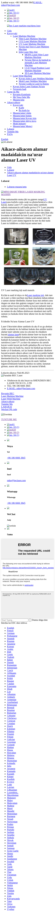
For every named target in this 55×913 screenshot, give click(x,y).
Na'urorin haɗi (19, 89)
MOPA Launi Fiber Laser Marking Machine (36, 56)
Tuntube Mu (12, 131)
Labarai (10, 129)
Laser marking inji (35, 295)
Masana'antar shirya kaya (24, 121)
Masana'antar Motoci (22, 126)
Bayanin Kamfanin (22, 94)
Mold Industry (19, 123)
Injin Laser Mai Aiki (28, 52)
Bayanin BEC (7, 393)
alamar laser (13, 334)
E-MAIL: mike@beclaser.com (21, 388)
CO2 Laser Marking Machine (32, 41)
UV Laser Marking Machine (32, 44)
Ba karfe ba (24, 110)
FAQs (10, 134)
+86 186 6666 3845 (16, 457)
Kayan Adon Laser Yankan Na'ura (29, 86)
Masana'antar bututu (22, 115)
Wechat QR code (9, 409)
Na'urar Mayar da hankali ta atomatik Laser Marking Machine (37, 62)
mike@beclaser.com (16, 480)
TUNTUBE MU (9, 419)
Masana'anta (18, 99)
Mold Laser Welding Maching (33, 81)
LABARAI (6, 406)
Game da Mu (13, 92)
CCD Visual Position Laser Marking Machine (37, 69)
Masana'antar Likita (22, 113)
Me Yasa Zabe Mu (21, 97)
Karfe (21, 107)
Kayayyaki (12, 33)
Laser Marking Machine (24, 36)
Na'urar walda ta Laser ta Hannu (34, 84)
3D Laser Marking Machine (37, 73)
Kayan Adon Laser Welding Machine (36, 78)
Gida (9, 30)
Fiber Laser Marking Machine (32, 38)
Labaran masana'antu (17, 186)
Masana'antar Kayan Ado (24, 118)
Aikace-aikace (13, 102)
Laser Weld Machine (22, 76)
